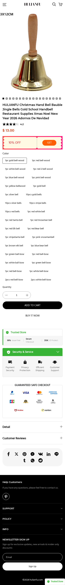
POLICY (6, 518)
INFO (5, 529)
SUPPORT (8, 508)
